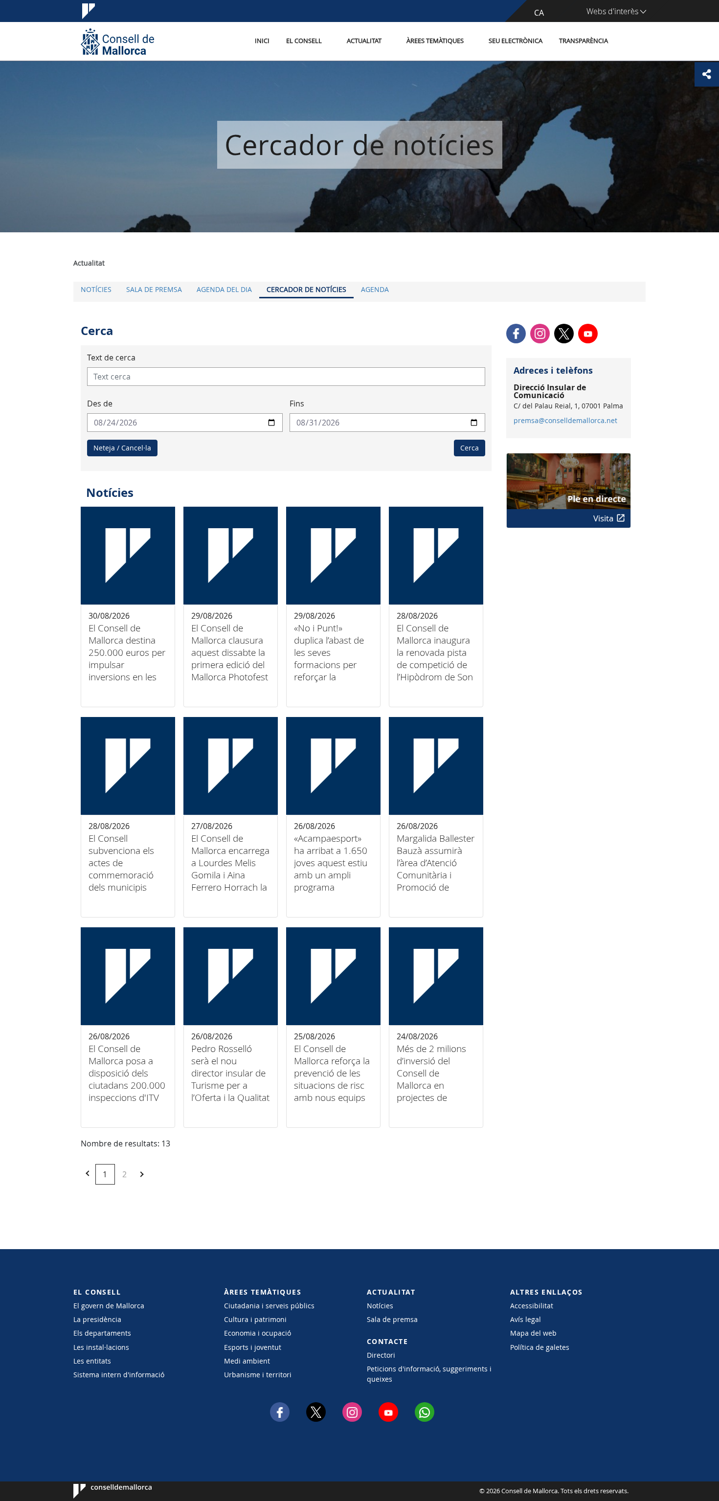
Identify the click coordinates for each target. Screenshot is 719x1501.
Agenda (375, 289)
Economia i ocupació (257, 1333)
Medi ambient (247, 1361)
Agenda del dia (224, 289)
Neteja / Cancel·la (122, 447)
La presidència (97, 1319)
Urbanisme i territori (258, 1374)
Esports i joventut (252, 1347)
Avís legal (525, 1319)
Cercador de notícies (306, 289)
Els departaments (102, 1333)
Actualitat (364, 41)
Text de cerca (111, 357)
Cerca (469, 447)
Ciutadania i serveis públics (269, 1305)
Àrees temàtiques (435, 41)
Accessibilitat (531, 1305)
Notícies (96, 289)
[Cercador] (626, 41)
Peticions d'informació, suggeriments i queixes (429, 1374)
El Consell (304, 41)
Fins (297, 403)
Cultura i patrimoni (255, 1319)
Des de (99, 403)
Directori (381, 1355)
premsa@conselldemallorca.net (565, 421)
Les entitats (92, 1361)
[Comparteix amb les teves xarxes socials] (707, 74)
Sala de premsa (154, 289)
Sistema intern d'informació (118, 1374)
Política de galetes (539, 1347)
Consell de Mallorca (103, 1491)
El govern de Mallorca (108, 1305)
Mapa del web (533, 1333)
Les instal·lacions (101, 1347)
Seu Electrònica (515, 41)
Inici (262, 41)
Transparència (583, 41)
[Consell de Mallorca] (117, 41)
